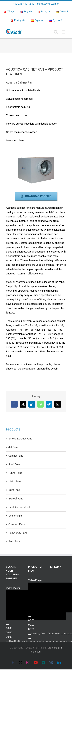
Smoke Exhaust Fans (20, 438)
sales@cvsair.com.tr (48, 3)
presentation (29, 368)
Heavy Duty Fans (17, 532)
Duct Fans (14, 489)
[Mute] (7, 621)
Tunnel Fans (15, 472)
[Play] (7, 603)
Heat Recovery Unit (19, 507)
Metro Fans (14, 481)
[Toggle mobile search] (56, 32)
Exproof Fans (15, 498)
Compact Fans (16, 524)
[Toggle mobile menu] (64, 32)
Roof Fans (14, 464)
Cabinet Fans (15, 455)
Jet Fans (13, 447)
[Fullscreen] (7, 625)
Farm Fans (14, 541)
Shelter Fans (15, 515)
